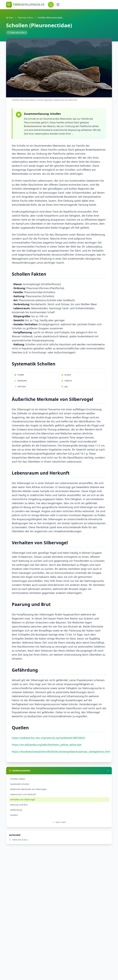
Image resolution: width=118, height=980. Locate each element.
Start (11, 17)
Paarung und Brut (19, 804)
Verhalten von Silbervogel (22, 799)
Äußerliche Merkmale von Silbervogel (28, 789)
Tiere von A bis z (25, 17)
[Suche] (51, 4)
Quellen (14, 815)
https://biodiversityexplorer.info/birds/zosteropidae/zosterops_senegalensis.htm (61, 751)
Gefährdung (16, 809)
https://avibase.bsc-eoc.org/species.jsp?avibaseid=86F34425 (48, 737)
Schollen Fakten (17, 778)
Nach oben (61, 822)
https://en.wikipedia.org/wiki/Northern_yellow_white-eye (46, 744)
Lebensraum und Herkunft (23, 794)
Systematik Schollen (19, 784)
